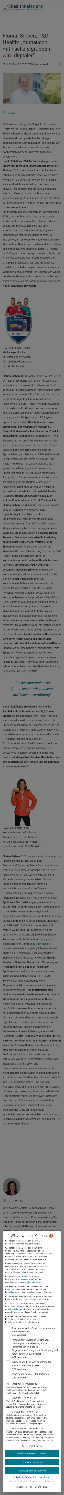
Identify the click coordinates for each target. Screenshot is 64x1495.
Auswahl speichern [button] (32, 1462)
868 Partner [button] (23, 1276)
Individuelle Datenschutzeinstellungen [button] (32, 1477)
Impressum (50, 1481)
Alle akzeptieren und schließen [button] (32, 1453)
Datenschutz (35, 1481)
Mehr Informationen (17, 1481)
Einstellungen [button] (11, 1292)
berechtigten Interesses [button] (30, 1282)
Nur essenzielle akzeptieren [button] (32, 1470)
